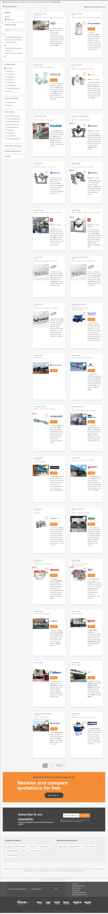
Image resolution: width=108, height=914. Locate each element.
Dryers (9, 846)
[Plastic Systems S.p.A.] (57, 518)
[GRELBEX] (57, 266)
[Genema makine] (57, 620)
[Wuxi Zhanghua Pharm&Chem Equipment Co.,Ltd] (57, 219)
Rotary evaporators (12, 855)
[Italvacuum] (95, 125)
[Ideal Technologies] (95, 569)
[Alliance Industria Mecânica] (57, 672)
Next (59, 765)
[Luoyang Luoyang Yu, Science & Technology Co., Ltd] (57, 364)
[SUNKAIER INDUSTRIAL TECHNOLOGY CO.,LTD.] (57, 416)
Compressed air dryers (35, 851)
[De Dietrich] (57, 74)
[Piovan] (95, 23)
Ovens (24, 851)
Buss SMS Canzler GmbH (14, 53)
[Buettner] (95, 672)
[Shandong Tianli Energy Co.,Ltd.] (57, 723)
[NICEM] (57, 569)
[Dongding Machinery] (57, 467)
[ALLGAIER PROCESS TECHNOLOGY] (57, 125)
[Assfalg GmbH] (95, 723)
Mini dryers (33, 846)
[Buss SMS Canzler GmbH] (95, 416)
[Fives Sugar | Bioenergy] (95, 364)
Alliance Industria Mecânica (14, 40)
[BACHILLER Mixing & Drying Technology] (95, 74)
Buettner (9, 51)
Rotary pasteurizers (12, 851)
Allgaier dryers (62, 846)
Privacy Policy (75, 819)
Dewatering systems (20, 846)
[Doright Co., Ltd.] (95, 620)
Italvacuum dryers (75, 846)
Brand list (75, 884)
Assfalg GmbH (11, 42)
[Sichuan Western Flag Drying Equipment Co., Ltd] (95, 518)
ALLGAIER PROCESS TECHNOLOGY (14, 37)
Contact (91, 28)
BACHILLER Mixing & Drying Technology (14, 48)
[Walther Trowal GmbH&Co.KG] (95, 313)
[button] (13, 25)
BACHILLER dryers (89, 846)
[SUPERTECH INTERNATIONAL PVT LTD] (95, 467)
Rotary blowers (44, 846)
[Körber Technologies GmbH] (57, 23)
